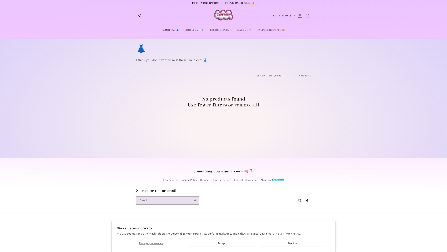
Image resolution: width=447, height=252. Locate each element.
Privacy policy (170, 179)
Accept (222, 243)
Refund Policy (189, 179)
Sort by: (261, 75)
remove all (247, 105)
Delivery (204, 179)
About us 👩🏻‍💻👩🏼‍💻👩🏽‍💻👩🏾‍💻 (272, 179)
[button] (140, 16)
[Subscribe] (195, 200)
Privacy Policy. (292, 233)
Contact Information (245, 179)
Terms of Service (222, 179)
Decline (292, 243)
